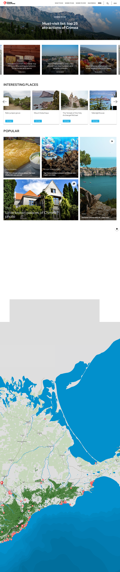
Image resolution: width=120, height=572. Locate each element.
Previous (4, 101)
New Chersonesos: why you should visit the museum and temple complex (60, 65)
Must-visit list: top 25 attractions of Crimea (60, 25)
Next (115, 101)
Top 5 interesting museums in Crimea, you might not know (59, 174)
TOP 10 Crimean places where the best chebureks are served (20, 174)
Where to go (60, 17)
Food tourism (10, 169)
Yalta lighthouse (97, 113)
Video (84, 214)
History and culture (51, 169)
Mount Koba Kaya (41, 113)
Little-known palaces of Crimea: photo (31, 214)
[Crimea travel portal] (9, 3)
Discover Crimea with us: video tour (95, 217)
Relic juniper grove (12, 113)
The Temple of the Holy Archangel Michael (72, 114)
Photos (8, 208)
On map (9, 121)
